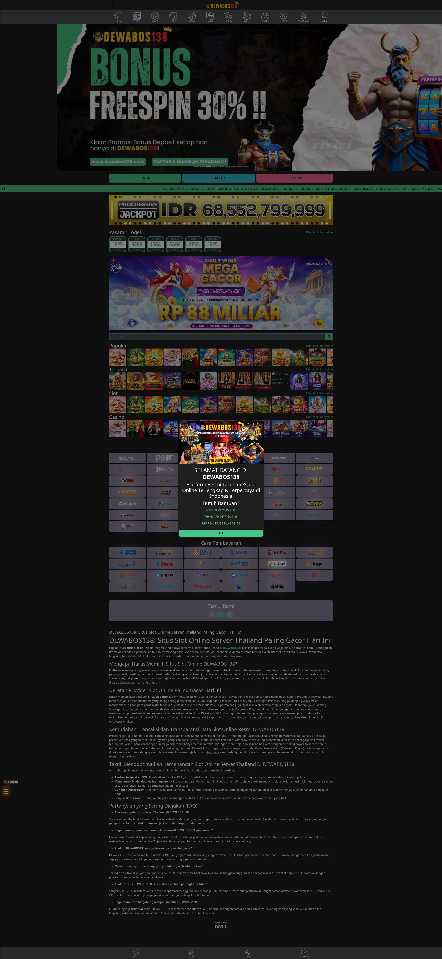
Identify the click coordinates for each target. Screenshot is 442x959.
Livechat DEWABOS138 (221, 510)
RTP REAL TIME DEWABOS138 (221, 523)
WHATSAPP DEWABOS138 (221, 516)
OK (221, 533)
